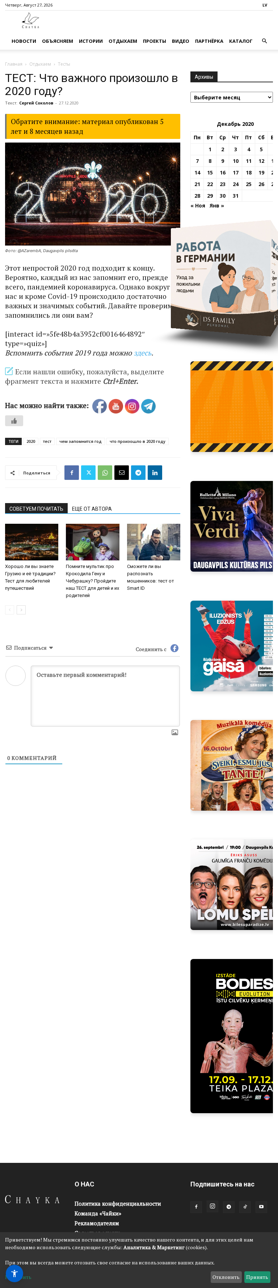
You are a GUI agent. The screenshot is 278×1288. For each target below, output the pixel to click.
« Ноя (197, 205)
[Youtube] (261, 1207)
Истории (91, 41)
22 (210, 184)
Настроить (18, 1276)
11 (249, 160)
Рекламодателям (97, 1223)
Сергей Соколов (36, 103)
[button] (264, 41)
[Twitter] (88, 472)
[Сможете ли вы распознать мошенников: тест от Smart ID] (153, 542)
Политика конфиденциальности (118, 1203)
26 (261, 184)
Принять (257, 1276)
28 (197, 195)
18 (249, 172)
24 (236, 184)
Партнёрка (209, 41)
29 (210, 195)
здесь (142, 353)
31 (236, 195)
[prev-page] (9, 609)
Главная (13, 64)
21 (197, 184)
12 (261, 160)
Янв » (217, 205)
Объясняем (57, 41)
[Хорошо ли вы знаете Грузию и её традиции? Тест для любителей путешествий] (31, 542)
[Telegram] (138, 472)
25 (249, 184)
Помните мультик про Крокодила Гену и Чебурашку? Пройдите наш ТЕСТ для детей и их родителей (92, 581)
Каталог (241, 41)
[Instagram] (212, 1206)
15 (210, 172)
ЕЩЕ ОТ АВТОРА (92, 509)
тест (47, 441)
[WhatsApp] (105, 472)
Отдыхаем (123, 41)
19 (261, 172)
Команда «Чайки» (98, 1213)
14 (197, 172)
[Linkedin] (155, 472)
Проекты (154, 41)
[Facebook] (71, 472)
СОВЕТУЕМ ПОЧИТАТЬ (36, 509)
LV (264, 5)
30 (223, 195)
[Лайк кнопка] (14, 420)
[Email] (121, 472)
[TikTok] (245, 1207)
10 (236, 160)
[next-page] (21, 609)
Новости (24, 41)
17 (236, 172)
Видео (180, 41)
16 (223, 172)
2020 (30, 441)
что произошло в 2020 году (137, 441)
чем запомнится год (80, 441)
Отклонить (226, 1276)
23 (223, 184)
